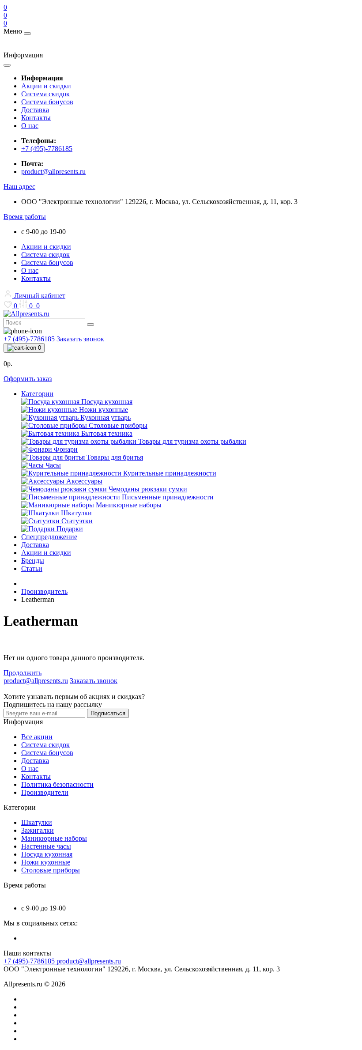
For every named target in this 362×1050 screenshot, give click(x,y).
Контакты (36, 117)
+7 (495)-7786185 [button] (30, 961)
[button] (19, 186)
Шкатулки (36, 822)
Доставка (35, 109)
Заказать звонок (80, 339)
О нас (29, 125)
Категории (37, 393)
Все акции (37, 736)
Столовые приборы (50, 870)
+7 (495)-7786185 (46, 148)
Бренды (32, 560)
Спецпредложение (49, 536)
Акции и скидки (46, 86)
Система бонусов (47, 102)
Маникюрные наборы (54, 838)
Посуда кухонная (46, 854)
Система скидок (45, 94)
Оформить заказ (28, 378)
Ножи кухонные (45, 862)
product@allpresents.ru (53, 171)
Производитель (44, 591)
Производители (44, 792)
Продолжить (22, 672)
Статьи (31, 568)
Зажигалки (37, 830)
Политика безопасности (57, 784)
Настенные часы (46, 846)
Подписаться (107, 713)
